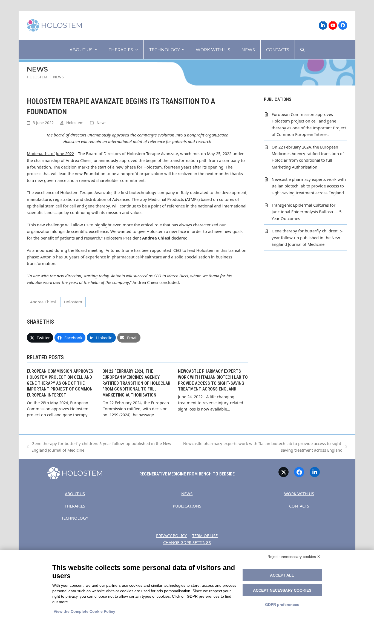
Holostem (75, 122)
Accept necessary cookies (282, 590)
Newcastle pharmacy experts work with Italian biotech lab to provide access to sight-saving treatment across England (261, 447)
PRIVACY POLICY (171, 535)
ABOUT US (75, 493)
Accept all (282, 575)
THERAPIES (75, 506)
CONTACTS (299, 506)
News (102, 122)
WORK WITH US (299, 493)
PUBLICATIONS (187, 506)
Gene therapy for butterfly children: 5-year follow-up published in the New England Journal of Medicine (99, 447)
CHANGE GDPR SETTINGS (187, 542)
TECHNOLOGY (74, 518)
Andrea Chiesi (43, 301)
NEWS (186, 493)
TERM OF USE (205, 535)
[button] (302, 49)
